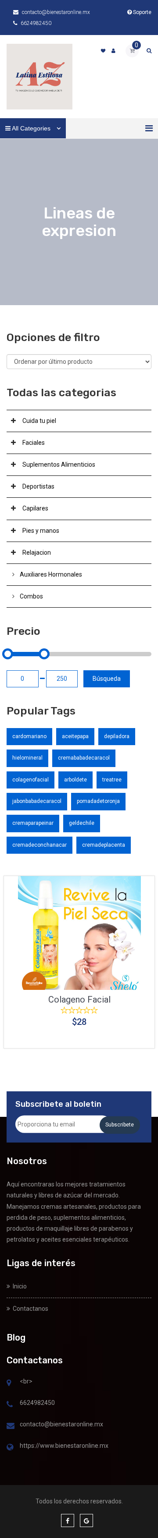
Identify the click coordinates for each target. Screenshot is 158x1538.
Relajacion (36, 552)
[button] (149, 128)
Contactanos (29, 1308)
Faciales (33, 442)
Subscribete (119, 1125)
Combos (31, 596)
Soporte (141, 12)
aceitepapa (75, 736)
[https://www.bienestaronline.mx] (10, 1447)
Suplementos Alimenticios (58, 464)
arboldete (75, 780)
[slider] (7, 653)
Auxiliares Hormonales (51, 574)
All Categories (31, 128)
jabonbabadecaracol (36, 801)
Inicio (18, 1286)
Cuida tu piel (39, 420)
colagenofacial (30, 780)
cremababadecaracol (84, 758)
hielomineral (27, 758)
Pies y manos (40, 530)
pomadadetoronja (98, 801)
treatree (112, 780)
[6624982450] (10, 1404)
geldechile (81, 823)
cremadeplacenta (103, 845)
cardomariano (29, 736)
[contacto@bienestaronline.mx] (10, 1426)
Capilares (35, 508)
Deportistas (38, 486)
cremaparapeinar (33, 823)
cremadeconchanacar (39, 845)
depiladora (116, 736)
